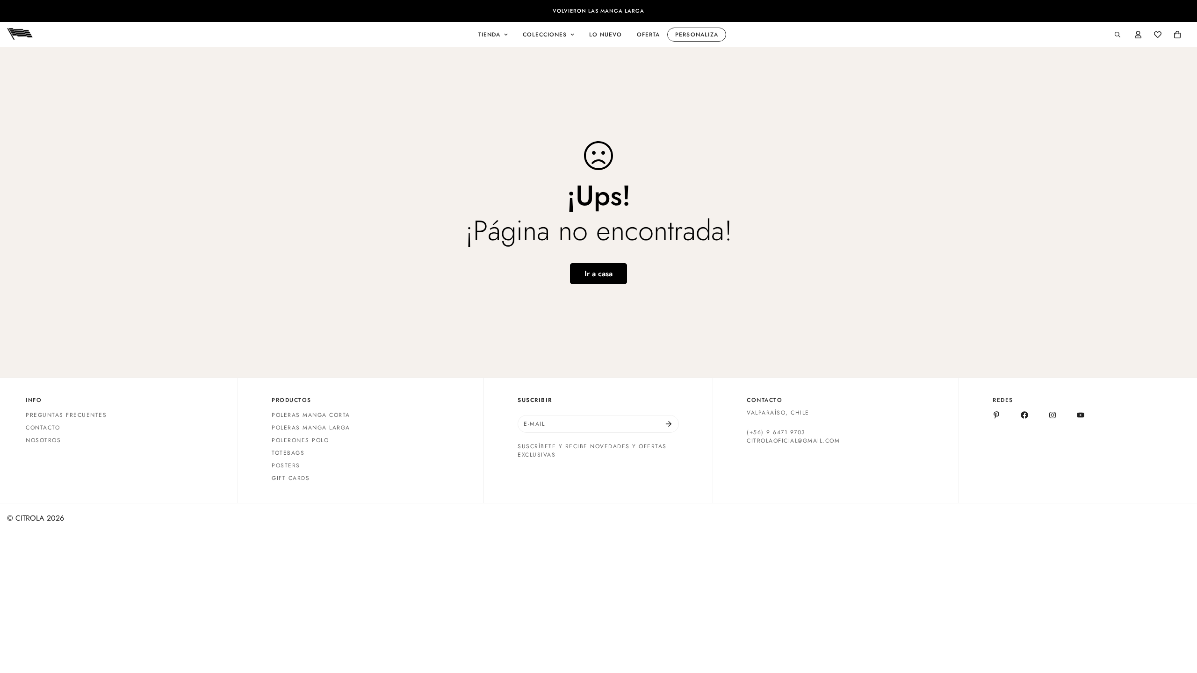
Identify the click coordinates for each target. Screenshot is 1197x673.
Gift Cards (291, 478)
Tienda (489, 34)
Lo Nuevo (605, 34)
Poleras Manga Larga (311, 427)
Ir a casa (598, 273)
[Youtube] (1080, 415)
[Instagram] (1052, 415)
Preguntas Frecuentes (66, 415)
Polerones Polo (300, 440)
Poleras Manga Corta (311, 415)
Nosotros (43, 440)
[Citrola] (20, 34)
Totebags (288, 453)
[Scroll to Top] (1179, 622)
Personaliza (696, 34)
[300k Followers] (1024, 415)
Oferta (648, 34)
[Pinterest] (996, 415)
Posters (286, 465)
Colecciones (545, 34)
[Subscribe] (668, 424)
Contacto (43, 427)
